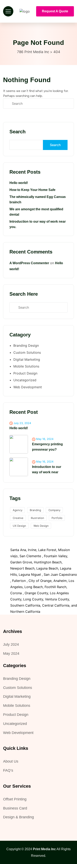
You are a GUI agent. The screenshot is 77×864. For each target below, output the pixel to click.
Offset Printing (14, 799)
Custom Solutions (27, 352)
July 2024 (11, 644)
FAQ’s (8, 770)
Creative (18, 518)
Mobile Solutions (26, 366)
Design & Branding (18, 817)
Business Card (15, 808)
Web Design (41, 525)
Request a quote (55, 11)
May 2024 (11, 653)
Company (54, 510)
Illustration (37, 518)
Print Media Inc (44, 849)
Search (17, 131)
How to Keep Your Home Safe (32, 190)
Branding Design (26, 345)
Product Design (25, 373)
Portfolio (57, 518)
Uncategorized (24, 380)
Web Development (27, 387)
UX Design (19, 525)
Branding (35, 510)
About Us (10, 761)
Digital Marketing (26, 359)
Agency (17, 510)
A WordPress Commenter (29, 263)
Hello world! (18, 183)
